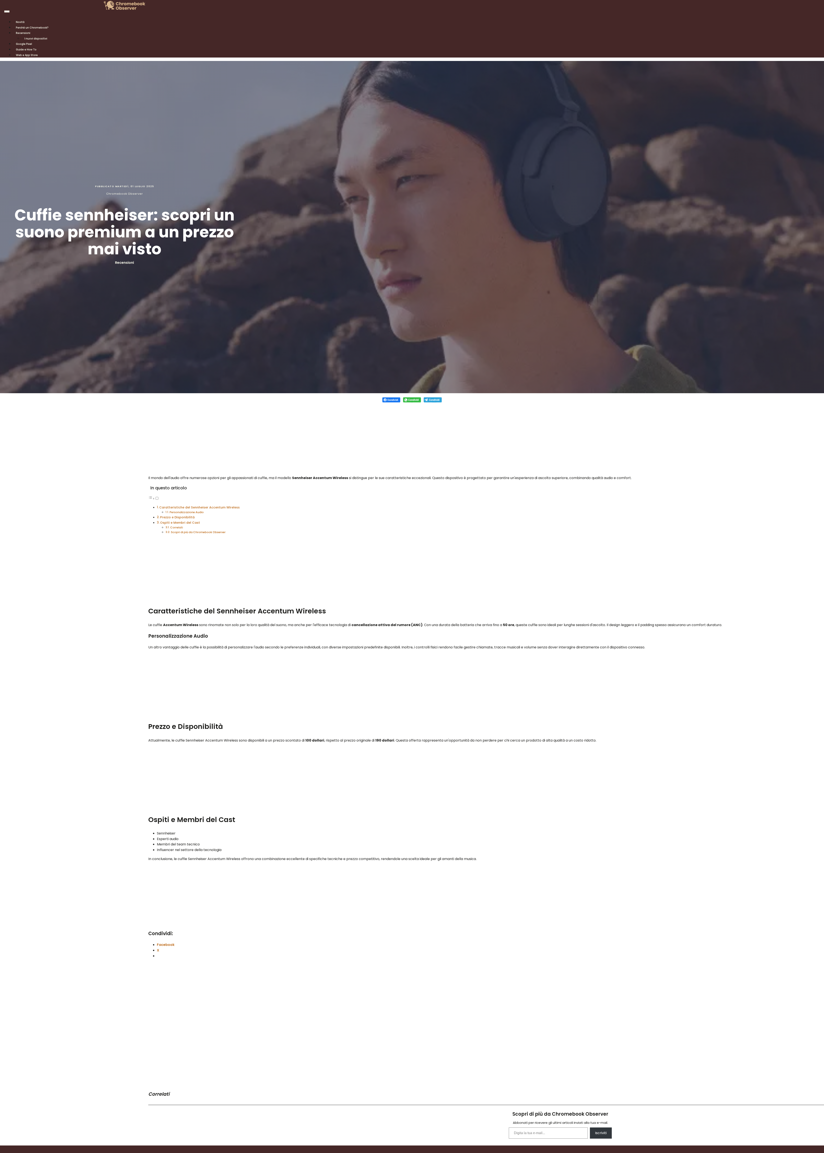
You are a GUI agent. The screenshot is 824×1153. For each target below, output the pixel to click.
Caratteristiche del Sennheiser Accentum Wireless (199, 507)
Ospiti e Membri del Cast (180, 522)
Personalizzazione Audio (187, 512)
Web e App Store (27, 55)
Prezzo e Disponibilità (177, 517)
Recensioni (23, 33)
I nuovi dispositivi (35, 38)
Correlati (176, 527)
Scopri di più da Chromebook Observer (198, 532)
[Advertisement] (412, 437)
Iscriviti (601, 1132)
